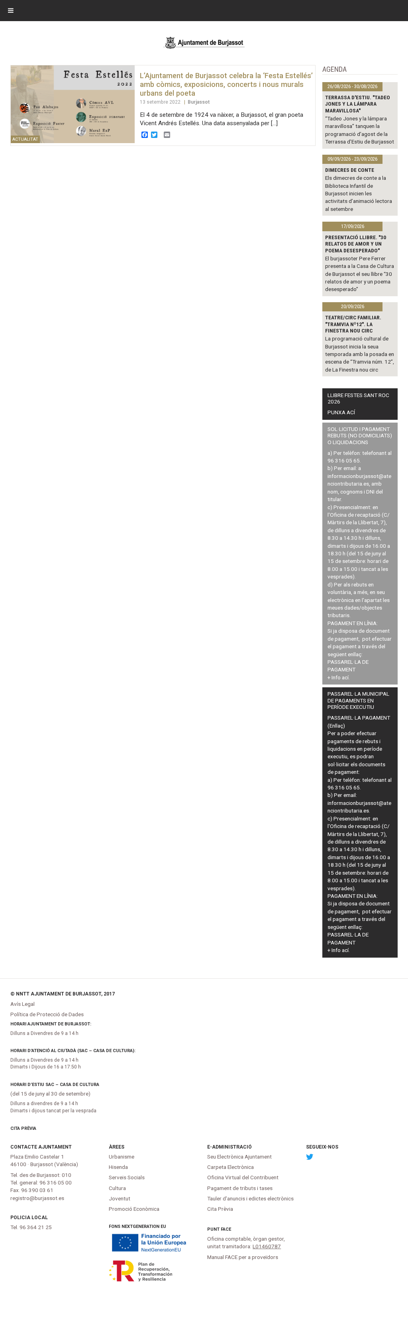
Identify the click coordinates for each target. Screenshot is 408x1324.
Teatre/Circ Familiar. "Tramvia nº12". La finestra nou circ (353, 324)
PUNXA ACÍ (341, 412)
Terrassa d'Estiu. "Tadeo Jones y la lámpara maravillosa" (357, 104)
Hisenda (118, 1167)
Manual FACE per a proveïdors (242, 1257)
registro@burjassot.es (37, 1198)
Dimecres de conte (349, 170)
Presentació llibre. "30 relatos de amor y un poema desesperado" (355, 244)
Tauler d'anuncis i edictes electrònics (250, 1198)
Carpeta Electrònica (230, 1167)
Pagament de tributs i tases (240, 1188)
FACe (226, 1229)
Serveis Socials (127, 1177)
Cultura (117, 1188)
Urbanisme (121, 1156)
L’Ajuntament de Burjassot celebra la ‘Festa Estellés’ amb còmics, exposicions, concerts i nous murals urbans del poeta (226, 84)
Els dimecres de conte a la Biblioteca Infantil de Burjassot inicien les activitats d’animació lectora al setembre (358, 193)
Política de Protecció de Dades (47, 1014)
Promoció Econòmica (134, 1209)
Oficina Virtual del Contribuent (243, 1177)
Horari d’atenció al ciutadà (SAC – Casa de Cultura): (72, 1050)
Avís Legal (22, 1004)
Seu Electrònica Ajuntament (239, 1156)
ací (345, 677)
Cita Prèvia (23, 1128)
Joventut (119, 1198)
